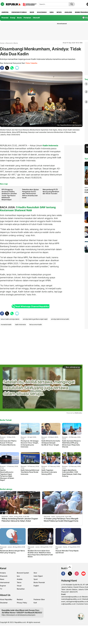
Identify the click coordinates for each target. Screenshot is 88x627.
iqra (52, 12)
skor (32, 12)
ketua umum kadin (35, 324)
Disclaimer (4, 603)
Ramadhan (21, 589)
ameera (4, 12)
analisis (68, 12)
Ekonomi (9, 43)
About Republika (6, 599)
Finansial (4, 18)
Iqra (18, 576)
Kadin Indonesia (50, 145)
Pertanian (27, 18)
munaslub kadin (6, 324)
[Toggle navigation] (2, 4)
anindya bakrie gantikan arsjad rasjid (35, 319)
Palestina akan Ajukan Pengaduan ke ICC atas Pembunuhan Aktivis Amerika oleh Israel (30, 193)
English (36, 586)
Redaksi (20, 599)
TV (1, 589)
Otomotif (36, 18)
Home (2, 43)
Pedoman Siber (39, 599)
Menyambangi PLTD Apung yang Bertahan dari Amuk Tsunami (51, 191)
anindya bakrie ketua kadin (60, 319)
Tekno (19, 582)
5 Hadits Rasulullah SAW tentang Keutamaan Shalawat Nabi (28, 209)
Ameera (3, 573)
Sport (36, 579)
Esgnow (3, 586)
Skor (35, 573)
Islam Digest (38, 576)
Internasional (4, 582)
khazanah (42, 12)
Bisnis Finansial (39, 582)
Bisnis (19, 18)
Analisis (19, 579)
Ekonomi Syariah (19, 12)
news (59, 12)
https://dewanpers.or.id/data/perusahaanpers (18, 615)
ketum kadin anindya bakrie (10, 319)
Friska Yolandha (31, 63)
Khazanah (3, 576)
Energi (12, 18)
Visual (19, 586)
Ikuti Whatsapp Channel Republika (32, 306)
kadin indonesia (20, 324)
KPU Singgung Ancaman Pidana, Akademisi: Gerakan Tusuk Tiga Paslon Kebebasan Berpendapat (9, 194)
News (2, 579)
